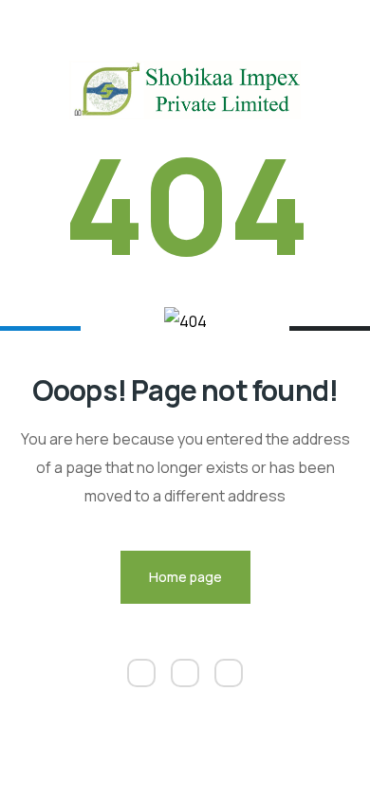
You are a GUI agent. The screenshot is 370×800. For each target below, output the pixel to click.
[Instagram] (185, 673)
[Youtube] (228, 673)
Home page (185, 577)
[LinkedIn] (141, 673)
